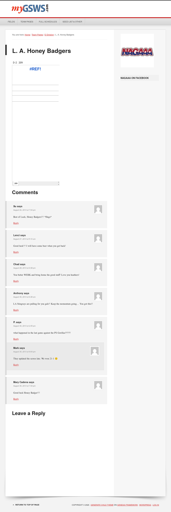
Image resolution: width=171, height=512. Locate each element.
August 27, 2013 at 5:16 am (24, 238)
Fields (11, 21)
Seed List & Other (71, 21)
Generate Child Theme (102, 504)
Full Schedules (46, 21)
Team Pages (25, 21)
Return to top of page (27, 504)
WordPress (145, 504)
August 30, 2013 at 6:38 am (24, 296)
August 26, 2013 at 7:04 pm (24, 210)
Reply (16, 223)
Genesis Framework (127, 504)
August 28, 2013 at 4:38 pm (24, 267)
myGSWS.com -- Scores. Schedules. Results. (85, 9)
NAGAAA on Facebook (135, 78)
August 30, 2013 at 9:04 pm (24, 351)
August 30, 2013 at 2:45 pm (24, 325)
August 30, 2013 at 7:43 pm (24, 385)
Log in (156, 504)
